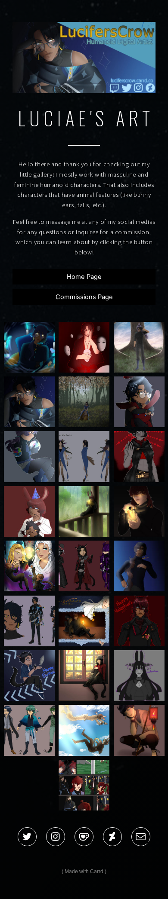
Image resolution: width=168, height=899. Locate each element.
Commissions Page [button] (84, 297)
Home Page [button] (84, 277)
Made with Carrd (84, 871)
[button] (27, 836)
